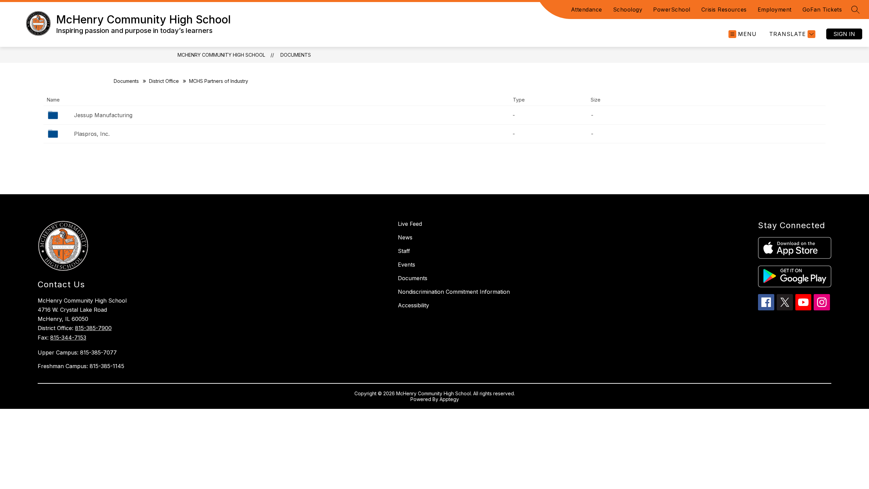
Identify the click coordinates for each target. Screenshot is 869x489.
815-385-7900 (93, 328)
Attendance (586, 9)
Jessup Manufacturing (103, 115)
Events (406, 264)
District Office (164, 81)
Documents (295, 55)
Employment (775, 9)
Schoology (628, 9)
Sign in (844, 34)
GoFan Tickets (822, 9)
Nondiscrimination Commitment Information (454, 291)
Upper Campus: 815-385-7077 (77, 352)
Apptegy (449, 399)
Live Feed (410, 223)
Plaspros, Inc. (92, 133)
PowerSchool (671, 9)
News (405, 237)
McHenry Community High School (221, 55)
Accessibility (413, 305)
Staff (404, 251)
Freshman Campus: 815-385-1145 (81, 366)
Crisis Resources (724, 9)
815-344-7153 (68, 337)
